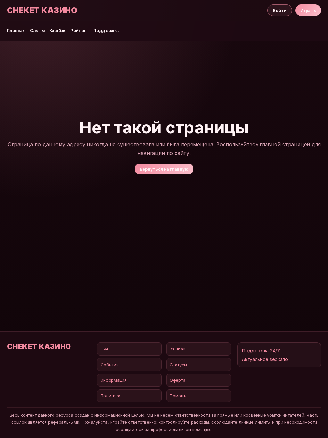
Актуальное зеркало (265, 359)
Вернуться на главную (164, 169)
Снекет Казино (42, 10)
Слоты (37, 30)
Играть (308, 10)
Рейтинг (79, 30)
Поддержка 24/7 (261, 350)
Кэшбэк (57, 30)
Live (105, 348)
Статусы (178, 364)
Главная (16, 30)
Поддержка (106, 30)
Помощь (178, 395)
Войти (280, 10)
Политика (110, 395)
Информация (114, 380)
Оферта (177, 380)
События (110, 364)
